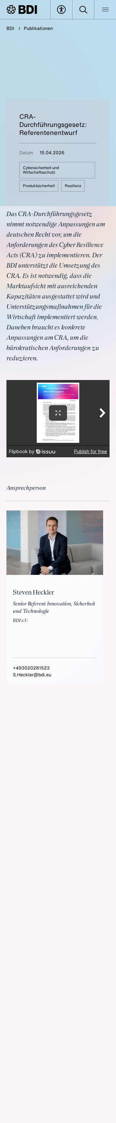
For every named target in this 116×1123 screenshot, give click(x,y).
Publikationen (38, 28)
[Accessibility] (61, 9)
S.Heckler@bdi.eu (32, 674)
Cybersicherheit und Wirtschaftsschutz (41, 170)
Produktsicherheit (39, 185)
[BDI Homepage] (21, 9)
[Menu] (105, 9)
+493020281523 (31, 667)
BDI (10, 28)
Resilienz (73, 185)
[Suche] (83, 9)
